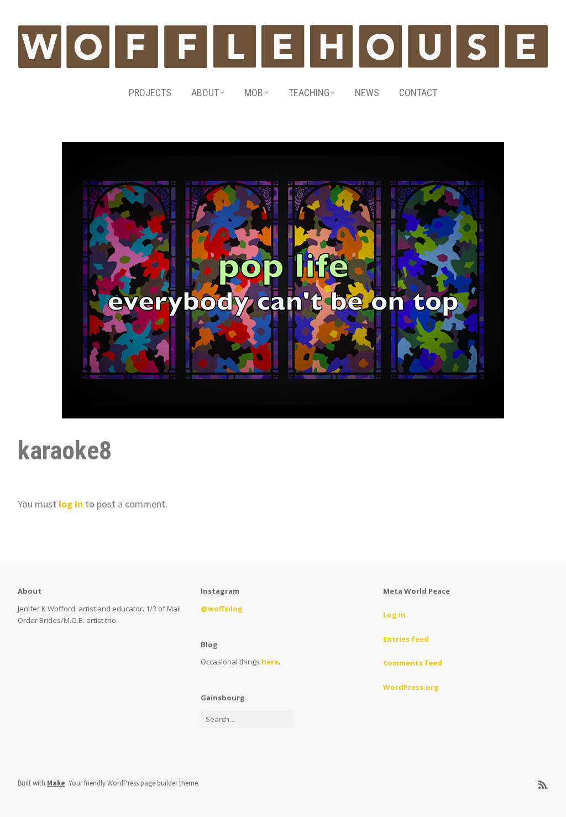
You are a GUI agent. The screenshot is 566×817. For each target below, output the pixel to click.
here (270, 662)
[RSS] (542, 785)
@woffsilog (222, 609)
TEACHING (309, 92)
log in (71, 503)
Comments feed (412, 663)
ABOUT (205, 92)
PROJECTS (150, 92)
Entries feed (406, 639)
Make (56, 783)
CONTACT (418, 92)
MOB (253, 92)
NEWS (367, 92)
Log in (394, 615)
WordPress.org (411, 687)
